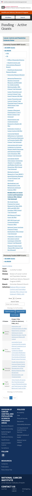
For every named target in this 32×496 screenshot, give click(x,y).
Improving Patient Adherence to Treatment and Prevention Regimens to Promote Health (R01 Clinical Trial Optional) (15, 138)
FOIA (18, 415)
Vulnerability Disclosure (23, 424)
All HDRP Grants (10, 48)
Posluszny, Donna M (8, 369)
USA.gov (19, 445)
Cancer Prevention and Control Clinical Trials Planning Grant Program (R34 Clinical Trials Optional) (15, 103)
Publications (5, 467)
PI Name (5, 321)
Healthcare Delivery (7, 437)
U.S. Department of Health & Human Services (22, 430)
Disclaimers (20, 421)
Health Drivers (5, 440)
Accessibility (20, 412)
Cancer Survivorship (7, 429)
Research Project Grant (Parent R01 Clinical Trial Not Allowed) (15, 248)
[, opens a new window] (3, 455)
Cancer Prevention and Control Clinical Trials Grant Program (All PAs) (15, 94)
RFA (7, 53)
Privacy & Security (22, 418)
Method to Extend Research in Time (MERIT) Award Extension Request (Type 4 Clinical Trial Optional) (15, 176)
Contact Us (4, 464)
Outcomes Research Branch (16, 75)
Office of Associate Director (16, 60)
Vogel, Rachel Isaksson (7, 384)
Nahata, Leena (7, 333)
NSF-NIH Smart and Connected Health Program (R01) (14, 222)
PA (7, 56)
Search (23, 17)
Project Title (18, 321)
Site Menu (8, 17)
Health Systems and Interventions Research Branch (13, 65)
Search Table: (15, 301)
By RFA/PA (8, 50)
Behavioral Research (7, 426)
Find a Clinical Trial (6, 470)
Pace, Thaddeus (8, 350)
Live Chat (4, 489)
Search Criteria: (7, 266)
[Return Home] (16, 7)
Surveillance (5, 448)
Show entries (15, 298)
